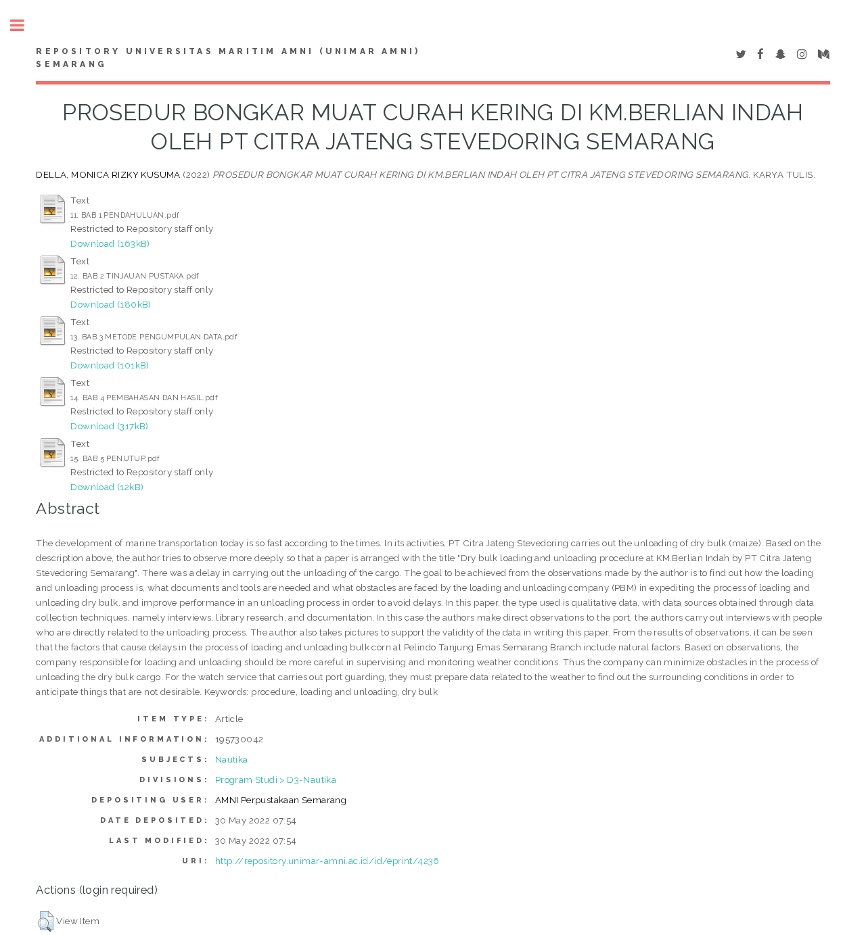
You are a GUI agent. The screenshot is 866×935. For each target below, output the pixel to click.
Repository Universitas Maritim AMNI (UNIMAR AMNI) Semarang (228, 58)
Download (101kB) (109, 365)
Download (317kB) (109, 426)
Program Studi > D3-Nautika (275, 779)
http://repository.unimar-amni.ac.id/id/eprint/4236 (327, 860)
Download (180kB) (110, 304)
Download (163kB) (110, 243)
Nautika (231, 759)
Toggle (24, 25)
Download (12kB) (106, 486)
